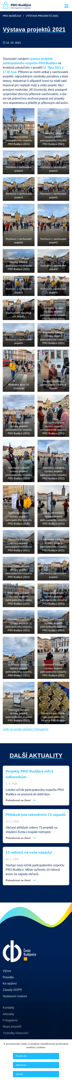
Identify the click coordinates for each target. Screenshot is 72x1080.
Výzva (7, 970)
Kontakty (8, 1007)
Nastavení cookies (15, 996)
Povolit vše (21, 1056)
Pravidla (8, 977)
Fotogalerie (10, 1020)
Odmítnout (21, 1065)
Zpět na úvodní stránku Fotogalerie (25, 729)
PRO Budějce (12, 15)
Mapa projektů (12, 1026)
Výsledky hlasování (15, 1033)
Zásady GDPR (12, 989)
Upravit (19, 1074)
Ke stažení (10, 983)
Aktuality (8, 1014)
